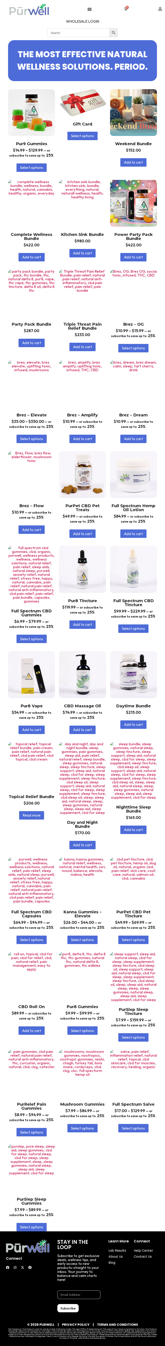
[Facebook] (7, 1267)
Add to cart (133, 162)
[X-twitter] (22, 1267)
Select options (31, 167)
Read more (31, 815)
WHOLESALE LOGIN (82, 21)
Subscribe (68, 1308)
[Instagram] (15, 1267)
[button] (89, 9)
